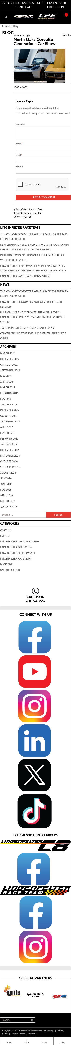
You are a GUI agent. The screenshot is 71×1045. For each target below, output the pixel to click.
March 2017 (7, 433)
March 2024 (7, 353)
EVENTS (7, 3)
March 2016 (7, 501)
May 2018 (5, 399)
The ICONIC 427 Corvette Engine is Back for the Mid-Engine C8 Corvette (34, 294)
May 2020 (5, 376)
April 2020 (6, 382)
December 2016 (9, 450)
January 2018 (8, 405)
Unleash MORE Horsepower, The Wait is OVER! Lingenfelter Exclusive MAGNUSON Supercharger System (32, 317)
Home (5, 26)
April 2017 (6, 427)
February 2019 (9, 393)
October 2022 (9, 365)
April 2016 (6, 495)
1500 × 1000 (20, 87)
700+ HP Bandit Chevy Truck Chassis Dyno (27, 328)
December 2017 (9, 410)
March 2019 (7, 387)
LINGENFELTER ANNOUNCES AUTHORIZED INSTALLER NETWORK (31, 304)
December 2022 (9, 359)
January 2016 (8, 507)
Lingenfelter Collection (16, 547)
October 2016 (9, 461)
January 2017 (8, 444)
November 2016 (10, 456)
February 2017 (9, 439)
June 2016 (6, 484)
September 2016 (10, 467)
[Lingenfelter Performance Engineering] (23, 16)
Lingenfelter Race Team (15, 559)
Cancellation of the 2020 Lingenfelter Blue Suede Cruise (33, 336)
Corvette (6, 530)
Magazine (6, 564)
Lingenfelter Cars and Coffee (19, 542)
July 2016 (6, 478)
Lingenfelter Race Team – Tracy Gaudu (25, 276)
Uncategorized (10, 570)
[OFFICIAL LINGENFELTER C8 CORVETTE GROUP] (33, 869)
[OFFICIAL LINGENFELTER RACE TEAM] (35, 912)
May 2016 (5, 490)
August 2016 (8, 473)
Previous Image (22, 36)
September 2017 (10, 422)
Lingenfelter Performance (18, 553)
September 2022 (10, 370)
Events (4, 536)
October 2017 (9, 416)
